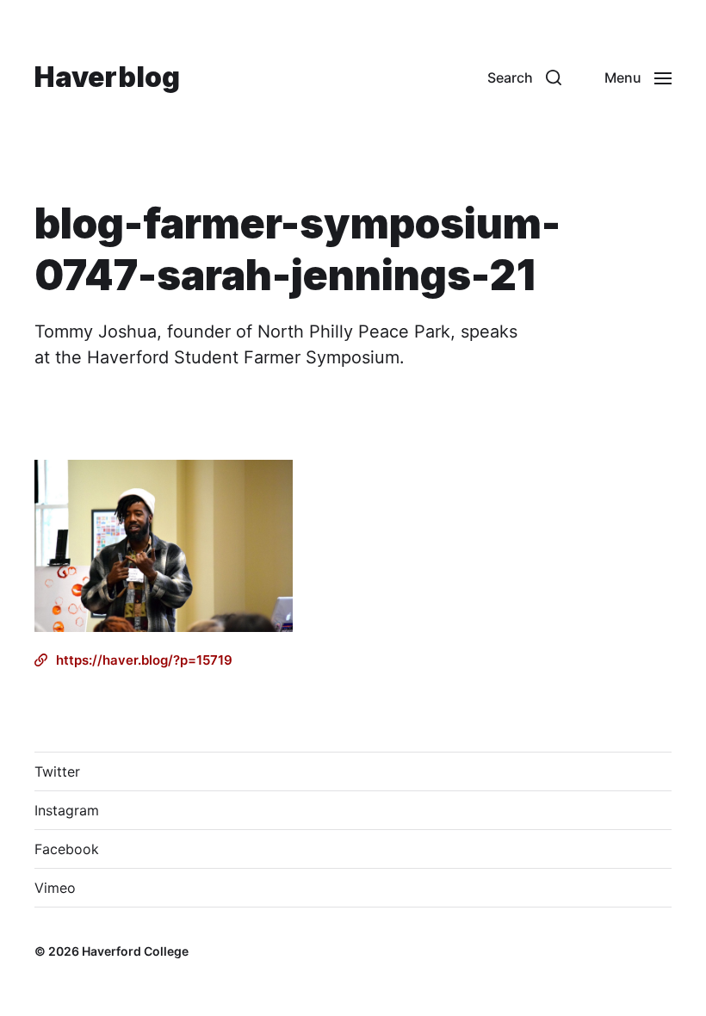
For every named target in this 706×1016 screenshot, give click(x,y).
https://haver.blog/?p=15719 (144, 660)
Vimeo (55, 887)
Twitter (57, 771)
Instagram (66, 810)
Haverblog (107, 77)
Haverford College (135, 951)
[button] (524, 77)
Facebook (66, 849)
